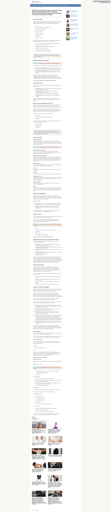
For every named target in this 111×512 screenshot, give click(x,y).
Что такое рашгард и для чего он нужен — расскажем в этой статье (74, 33)
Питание (34, 5)
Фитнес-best (35, 1)
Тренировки (39, 5)
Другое (65, 5)
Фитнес (56, 5)
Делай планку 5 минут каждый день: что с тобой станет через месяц (74, 15)
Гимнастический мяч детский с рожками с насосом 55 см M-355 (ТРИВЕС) (73, 38)
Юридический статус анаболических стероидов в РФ (74, 29)
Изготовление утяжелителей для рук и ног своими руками (74, 11)
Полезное (61, 5)
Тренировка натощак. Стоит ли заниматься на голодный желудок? (74, 20)
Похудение (45, 5)
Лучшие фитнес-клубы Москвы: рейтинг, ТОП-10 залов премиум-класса (74, 24)
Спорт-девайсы (51, 5)
